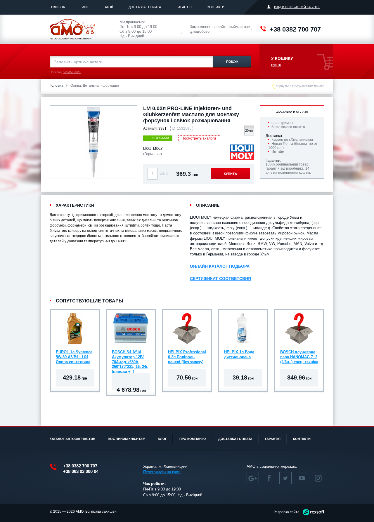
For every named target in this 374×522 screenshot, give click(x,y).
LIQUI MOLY (153, 149)
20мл (249, 130)
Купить (230, 173)
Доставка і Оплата (145, 7)
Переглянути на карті (162, 472)
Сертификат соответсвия (220, 278)
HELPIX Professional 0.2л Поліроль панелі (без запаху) (187, 357)
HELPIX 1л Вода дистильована (239, 354)
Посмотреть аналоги (198, 138)
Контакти (215, 7)
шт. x (164, 173)
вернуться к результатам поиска (300, 86)
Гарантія (184, 7)
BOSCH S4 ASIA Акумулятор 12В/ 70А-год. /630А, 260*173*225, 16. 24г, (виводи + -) (130, 358)
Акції (109, 7)
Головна (57, 7)
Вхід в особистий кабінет (297, 7)
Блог (85, 7)
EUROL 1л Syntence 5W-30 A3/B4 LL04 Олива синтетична (74, 357)
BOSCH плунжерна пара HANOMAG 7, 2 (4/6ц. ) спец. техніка (299, 357)
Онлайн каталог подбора (220, 266)
